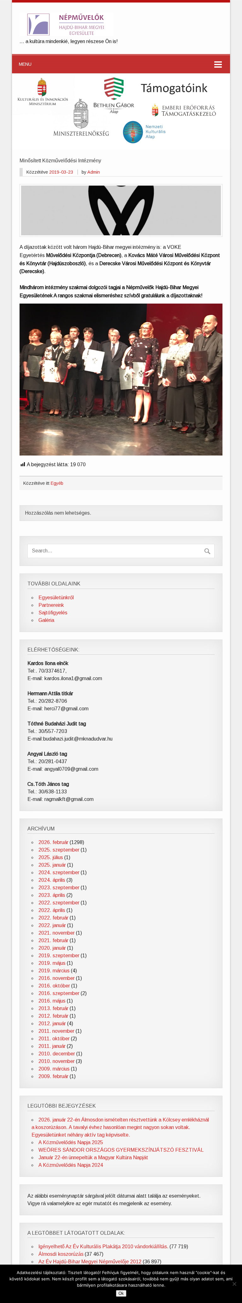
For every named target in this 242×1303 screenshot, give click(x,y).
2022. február (53, 917)
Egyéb (57, 483)
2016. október (54, 985)
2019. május (52, 963)
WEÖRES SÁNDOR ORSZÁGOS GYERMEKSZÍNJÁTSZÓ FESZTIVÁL (121, 1150)
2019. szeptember (58, 955)
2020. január (52, 948)
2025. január (52, 865)
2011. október (54, 1038)
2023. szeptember (58, 887)
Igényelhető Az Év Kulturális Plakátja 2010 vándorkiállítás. (103, 1246)
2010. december (56, 1053)
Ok (121, 1293)
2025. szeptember (58, 850)
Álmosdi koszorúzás (61, 1254)
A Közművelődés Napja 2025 (70, 1142)
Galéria (46, 620)
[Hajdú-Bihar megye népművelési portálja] (66, 34)
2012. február (53, 1016)
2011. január (52, 1046)
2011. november (56, 1031)
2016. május (52, 1001)
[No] (234, 1284)
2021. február (53, 940)
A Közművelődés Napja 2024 (70, 1165)
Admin (93, 172)
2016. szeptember (58, 993)
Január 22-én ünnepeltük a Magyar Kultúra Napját (93, 1157)
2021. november (56, 933)
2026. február (53, 842)
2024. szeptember (58, 872)
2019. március (54, 970)
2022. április (51, 910)
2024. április (51, 880)
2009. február (53, 1076)
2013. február (53, 1008)
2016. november (56, 978)
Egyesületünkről (56, 597)
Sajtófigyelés (52, 612)
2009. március (54, 1068)
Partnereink (51, 605)
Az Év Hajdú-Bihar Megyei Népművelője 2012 (89, 1261)
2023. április (51, 895)
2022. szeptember (58, 902)
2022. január (52, 925)
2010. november (56, 1061)
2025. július (50, 857)
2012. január (52, 1023)
